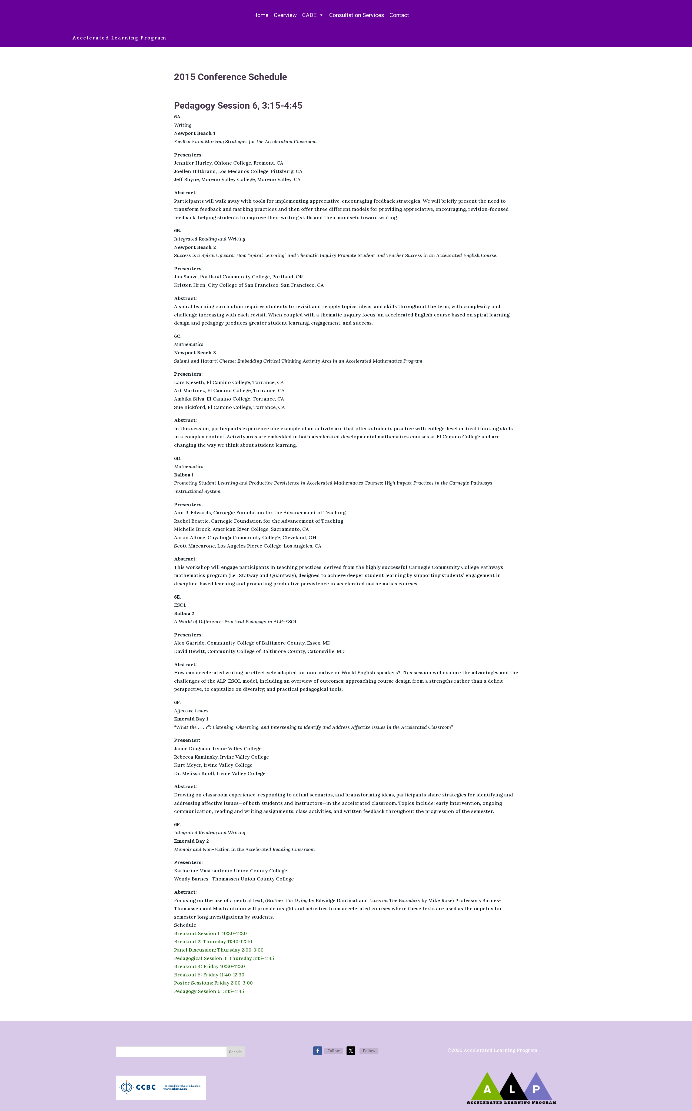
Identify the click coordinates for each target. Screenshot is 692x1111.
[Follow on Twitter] (351, 1050)
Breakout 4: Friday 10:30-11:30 (209, 966)
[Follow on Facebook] (317, 1050)
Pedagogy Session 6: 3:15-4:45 (209, 991)
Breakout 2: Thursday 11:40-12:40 (213, 941)
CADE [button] (309, 15)
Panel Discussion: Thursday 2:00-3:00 (219, 950)
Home (260, 15)
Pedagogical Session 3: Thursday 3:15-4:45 (224, 958)
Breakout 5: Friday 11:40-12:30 (209, 975)
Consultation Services (356, 15)
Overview (285, 15)
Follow (333, 1050)
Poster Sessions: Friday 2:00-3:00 (213, 983)
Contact (399, 15)
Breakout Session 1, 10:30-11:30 (210, 933)
